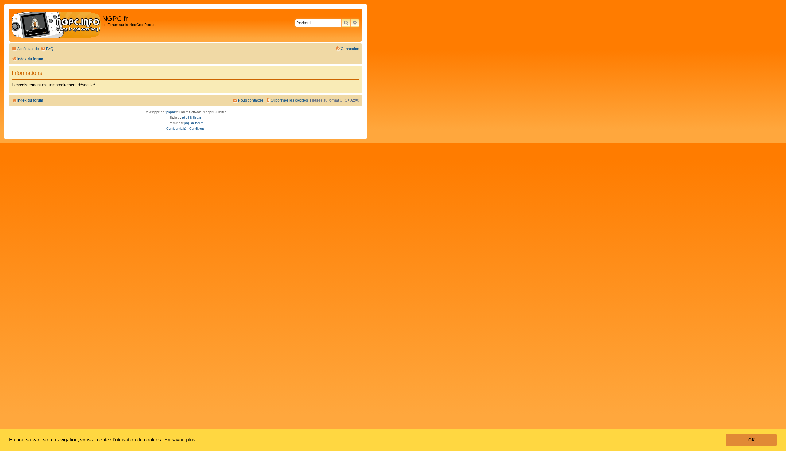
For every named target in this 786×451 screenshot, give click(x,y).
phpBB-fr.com (193, 123)
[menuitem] (47, 49)
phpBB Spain (191, 117)
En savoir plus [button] (179, 439)
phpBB (171, 112)
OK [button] (751, 439)
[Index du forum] (56, 25)
